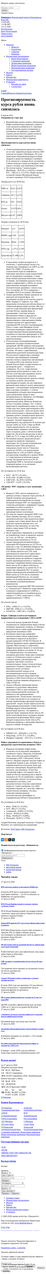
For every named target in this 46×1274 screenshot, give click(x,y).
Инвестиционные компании (23, 65)
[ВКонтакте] (2, 839)
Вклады (9, 72)
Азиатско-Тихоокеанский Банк (33, 1109)
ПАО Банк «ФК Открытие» (23, 829)
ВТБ (25, 1113)
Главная (4, 93)
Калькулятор (8, 1161)
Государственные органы (22, 70)
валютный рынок (13, 869)
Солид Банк (29, 1124)
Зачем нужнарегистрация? (7, 35)
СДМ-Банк (28, 1121)
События (15, 52)
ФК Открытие (12, 865)
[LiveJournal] (13, 839)
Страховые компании (20, 61)
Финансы (15, 54)
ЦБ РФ (4, 1150)
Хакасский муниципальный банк (33, 1128)
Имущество (11, 77)
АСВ (3, 1147)
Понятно (41, 1268)
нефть (8, 872)
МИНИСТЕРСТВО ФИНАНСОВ (16, 1153)
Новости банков (15, 93)
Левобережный (30, 1116)
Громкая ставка (12, 1198)
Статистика (16, 86)
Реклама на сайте (18, 84)
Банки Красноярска (19, 59)
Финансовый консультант (17, 1209)
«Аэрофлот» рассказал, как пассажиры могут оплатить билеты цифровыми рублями (22, 1015)
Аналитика (16, 49)
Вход (3, 31)
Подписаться (6, 29)
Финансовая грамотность (17, 79)
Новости (10, 45)
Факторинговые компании (22, 68)
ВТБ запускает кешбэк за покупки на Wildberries (19, 887)
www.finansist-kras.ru (23, 1223)
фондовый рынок (13, 867)
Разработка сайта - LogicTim (13, 1248)
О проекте (10, 82)
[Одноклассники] (6, 839)
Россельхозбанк (30, 1119)
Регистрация (11, 31)
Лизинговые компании (21, 63)
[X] (9, 839)
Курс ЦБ (4, 20)
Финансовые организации (17, 56)
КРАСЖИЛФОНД (9, 1156)
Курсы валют (8, 1060)
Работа (9, 75)
